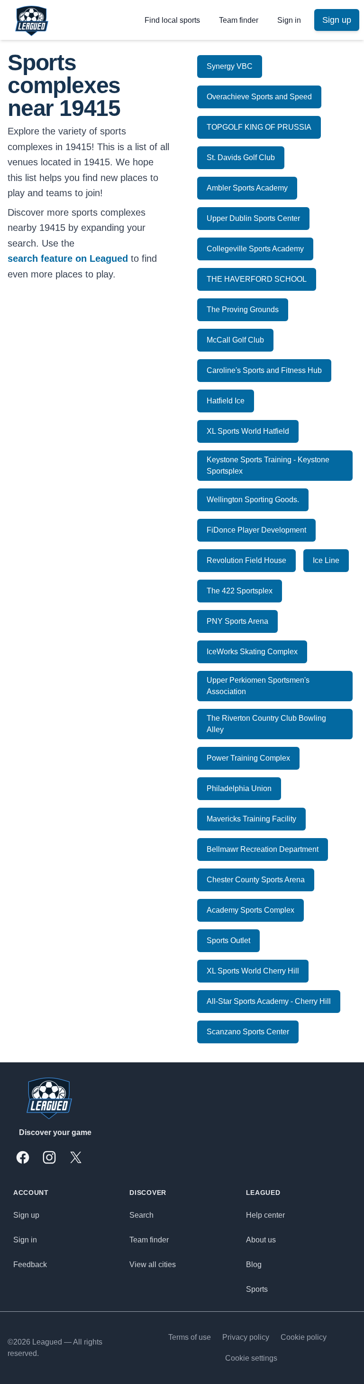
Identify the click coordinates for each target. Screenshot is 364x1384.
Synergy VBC (230, 66)
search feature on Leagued (68, 258)
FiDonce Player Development (256, 530)
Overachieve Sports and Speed (259, 97)
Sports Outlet (228, 940)
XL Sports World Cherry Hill (253, 971)
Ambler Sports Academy (247, 188)
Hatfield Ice (226, 401)
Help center (265, 1215)
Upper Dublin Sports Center (253, 218)
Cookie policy (304, 1337)
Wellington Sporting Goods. (253, 500)
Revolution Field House (246, 560)
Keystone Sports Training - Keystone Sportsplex (268, 465)
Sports (257, 1289)
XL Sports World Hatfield (248, 431)
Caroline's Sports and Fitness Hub (264, 370)
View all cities (152, 1264)
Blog (254, 1264)
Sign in (289, 20)
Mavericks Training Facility (251, 819)
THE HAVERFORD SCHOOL (257, 279)
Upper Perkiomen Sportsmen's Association (258, 686)
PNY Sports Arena (237, 621)
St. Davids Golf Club (241, 157)
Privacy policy (245, 1337)
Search (141, 1215)
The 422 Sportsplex (240, 591)
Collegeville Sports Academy (255, 249)
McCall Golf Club (235, 340)
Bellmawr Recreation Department (262, 849)
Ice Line (326, 560)
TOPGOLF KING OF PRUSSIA (259, 127)
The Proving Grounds (243, 309)
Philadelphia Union (239, 788)
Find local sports (172, 20)
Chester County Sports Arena (256, 880)
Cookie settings (251, 1358)
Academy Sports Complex (250, 910)
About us (261, 1240)
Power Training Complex (248, 758)
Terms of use (189, 1337)
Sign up (26, 1215)
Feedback (30, 1264)
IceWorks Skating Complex (252, 652)
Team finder (238, 20)
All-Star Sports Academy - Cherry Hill (269, 1001)
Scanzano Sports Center (248, 1032)
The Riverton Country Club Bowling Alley (266, 724)
